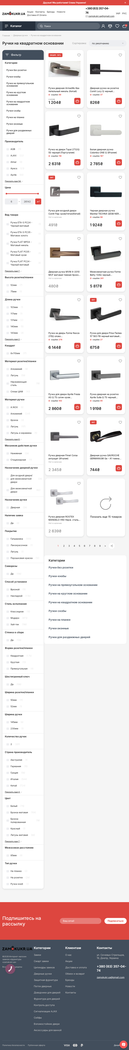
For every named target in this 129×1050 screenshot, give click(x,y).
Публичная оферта (36, 1045)
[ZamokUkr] (17, 948)
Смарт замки (41, 961)
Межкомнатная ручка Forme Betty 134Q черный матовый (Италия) (105, 273)
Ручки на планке (15, 117)
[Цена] (38, 201)
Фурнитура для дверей (47, 998)
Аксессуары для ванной (48, 1030)
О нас (68, 954)
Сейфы (38, 1017)
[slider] (6, 193)
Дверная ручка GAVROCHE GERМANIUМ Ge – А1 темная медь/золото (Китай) (105, 457)
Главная (6, 35)
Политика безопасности (13, 1045)
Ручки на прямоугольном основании (20, 84)
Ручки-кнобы (13, 76)
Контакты (40, 12)
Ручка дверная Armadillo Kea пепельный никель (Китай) (63, 90)
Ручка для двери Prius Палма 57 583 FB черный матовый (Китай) (106, 335)
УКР (118, 13)
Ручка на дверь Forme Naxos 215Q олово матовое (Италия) (63, 335)
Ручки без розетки (16, 70)
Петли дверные (43, 986)
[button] (108, 43)
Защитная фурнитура (46, 979)
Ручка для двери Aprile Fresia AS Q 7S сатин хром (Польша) (64, 396)
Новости (61, 12)
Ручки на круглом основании (16, 93)
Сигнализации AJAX (45, 1011)
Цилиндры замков (44, 967)
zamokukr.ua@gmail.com (110, 977)
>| (112, 545)
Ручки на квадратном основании (18, 103)
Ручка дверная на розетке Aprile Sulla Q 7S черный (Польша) (104, 396)
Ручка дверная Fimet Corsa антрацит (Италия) (63, 457)
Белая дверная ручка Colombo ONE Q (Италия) (103, 151)
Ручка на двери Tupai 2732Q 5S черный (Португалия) (63, 151)
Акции (30, 12)
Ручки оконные (14, 124)
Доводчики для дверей (47, 992)
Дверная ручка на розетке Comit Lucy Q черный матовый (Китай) (104, 90)
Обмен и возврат (75, 973)
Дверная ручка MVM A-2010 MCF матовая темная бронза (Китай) (64, 273)
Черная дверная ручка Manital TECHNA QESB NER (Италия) (104, 212)
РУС (124, 13)
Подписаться (115, 920)
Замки (37, 954)
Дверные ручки (20, 35)
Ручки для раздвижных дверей (19, 131)
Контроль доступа (44, 1005)
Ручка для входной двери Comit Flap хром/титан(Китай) (64, 212)
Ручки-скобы (13, 110)
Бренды (51, 12)
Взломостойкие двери (47, 1023)
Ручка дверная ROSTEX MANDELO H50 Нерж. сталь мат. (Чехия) (63, 518)
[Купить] (77, 101)
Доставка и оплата (36, 15)
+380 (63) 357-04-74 (97, 10)
